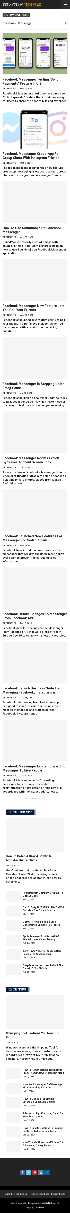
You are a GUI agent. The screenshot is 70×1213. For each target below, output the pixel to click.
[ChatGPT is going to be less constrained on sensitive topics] (13, 925)
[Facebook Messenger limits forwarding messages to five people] (35, 740)
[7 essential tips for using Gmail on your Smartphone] (13, 1117)
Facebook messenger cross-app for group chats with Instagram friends (31, 156)
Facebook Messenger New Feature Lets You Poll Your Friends (34, 308)
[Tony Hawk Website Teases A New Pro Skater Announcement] (13, 954)
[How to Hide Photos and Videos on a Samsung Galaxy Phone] (13, 1146)
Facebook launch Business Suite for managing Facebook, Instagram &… (31, 690)
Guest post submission (16, 1194)
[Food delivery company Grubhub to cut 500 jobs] (13, 896)
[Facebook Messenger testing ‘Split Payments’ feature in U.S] (35, 53)
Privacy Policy (58, 1194)
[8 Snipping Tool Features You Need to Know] (35, 1012)
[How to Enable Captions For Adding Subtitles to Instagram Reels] (13, 1132)
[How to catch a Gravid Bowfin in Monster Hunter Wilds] (35, 835)
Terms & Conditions (39, 1194)
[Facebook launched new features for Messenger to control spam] (35, 510)
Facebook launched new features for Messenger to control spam (32, 538)
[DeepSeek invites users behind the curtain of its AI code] (13, 969)
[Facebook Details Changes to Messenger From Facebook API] (35, 588)
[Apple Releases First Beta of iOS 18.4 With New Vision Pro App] (13, 940)
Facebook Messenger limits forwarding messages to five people (34, 768)
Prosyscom (40, 1208)
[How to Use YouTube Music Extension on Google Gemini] (13, 1102)
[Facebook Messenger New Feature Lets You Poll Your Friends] (35, 280)
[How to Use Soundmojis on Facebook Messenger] (35, 202)
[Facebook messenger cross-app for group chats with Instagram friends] (35, 127)
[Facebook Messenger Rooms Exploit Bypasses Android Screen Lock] (35, 432)
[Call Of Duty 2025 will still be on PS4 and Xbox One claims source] (13, 911)
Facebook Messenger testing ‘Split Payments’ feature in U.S (30, 81)
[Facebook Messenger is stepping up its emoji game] (35, 358)
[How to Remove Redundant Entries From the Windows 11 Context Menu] (13, 1073)
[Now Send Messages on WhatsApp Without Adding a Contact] (13, 1088)
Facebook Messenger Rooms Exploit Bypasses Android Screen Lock (31, 460)
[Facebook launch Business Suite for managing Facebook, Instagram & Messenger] (35, 662)
